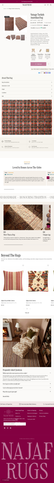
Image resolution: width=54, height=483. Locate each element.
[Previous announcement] (16, 1)
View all (27, 313)
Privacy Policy (42, 416)
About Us (17, 413)
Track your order (31, 419)
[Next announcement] (37, 1)
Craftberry (32, 438)
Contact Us (18, 416)
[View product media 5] (18, 37)
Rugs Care (17, 422)
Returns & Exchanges (32, 413)
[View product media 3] (8, 37)
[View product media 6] (23, 37)
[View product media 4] (13, 37)
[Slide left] (23, 308)
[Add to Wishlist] (48, 64)
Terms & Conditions (43, 413)
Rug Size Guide (18, 425)
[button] (2, 5)
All (7, 8)
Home (5, 8)
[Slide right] (30, 308)
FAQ (16, 419)
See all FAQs (6, 396)
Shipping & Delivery (31, 416)
